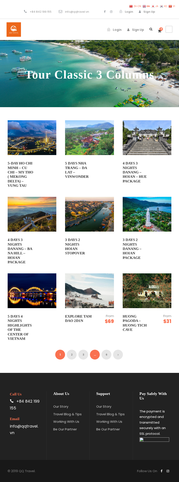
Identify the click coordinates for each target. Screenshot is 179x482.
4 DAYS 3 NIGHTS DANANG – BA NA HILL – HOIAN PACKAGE (20, 251)
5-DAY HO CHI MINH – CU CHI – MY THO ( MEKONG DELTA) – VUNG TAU (20, 174)
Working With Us (66, 421)
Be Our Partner (65, 429)
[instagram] (111, 12)
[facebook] (104, 12)
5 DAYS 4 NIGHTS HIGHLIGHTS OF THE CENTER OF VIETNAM (20, 327)
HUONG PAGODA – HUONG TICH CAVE (135, 323)
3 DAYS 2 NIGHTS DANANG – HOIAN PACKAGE (132, 249)
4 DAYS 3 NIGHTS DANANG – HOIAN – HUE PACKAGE (135, 172)
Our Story (60, 406)
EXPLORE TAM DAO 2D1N (78, 318)
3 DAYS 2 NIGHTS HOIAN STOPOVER (75, 246)
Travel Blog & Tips (67, 414)
